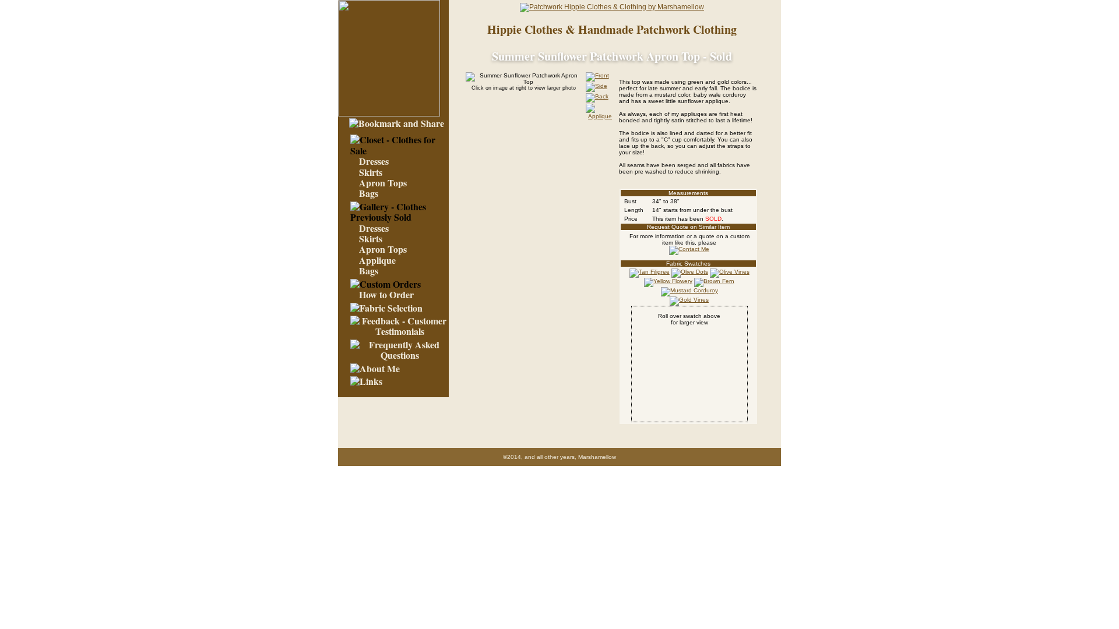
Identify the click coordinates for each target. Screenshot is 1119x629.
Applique (377, 260)
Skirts (370, 172)
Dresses (374, 161)
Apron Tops (383, 182)
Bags (368, 193)
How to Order (386, 294)
